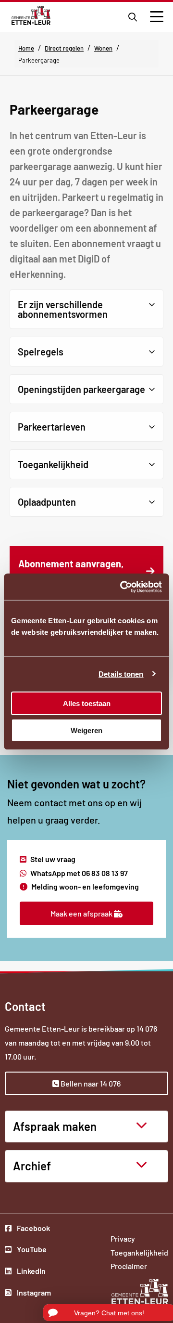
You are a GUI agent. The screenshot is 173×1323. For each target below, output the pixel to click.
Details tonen (121, 674)
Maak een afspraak (82, 913)
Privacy (123, 1238)
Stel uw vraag (52, 859)
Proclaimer (129, 1266)
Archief (32, 1166)
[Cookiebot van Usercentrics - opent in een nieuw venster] (122, 586)
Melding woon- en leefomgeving (85, 886)
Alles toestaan (87, 703)
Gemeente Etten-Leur (31, 15)
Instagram (33, 1293)
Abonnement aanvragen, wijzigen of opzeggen (80, 576)
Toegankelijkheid (139, 1252)
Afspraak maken (55, 1126)
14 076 (146, 1028)
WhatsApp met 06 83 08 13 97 (79, 873)
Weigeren (86, 730)
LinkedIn (33, 1272)
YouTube (33, 1250)
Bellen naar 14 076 (90, 1083)
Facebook (33, 1229)
